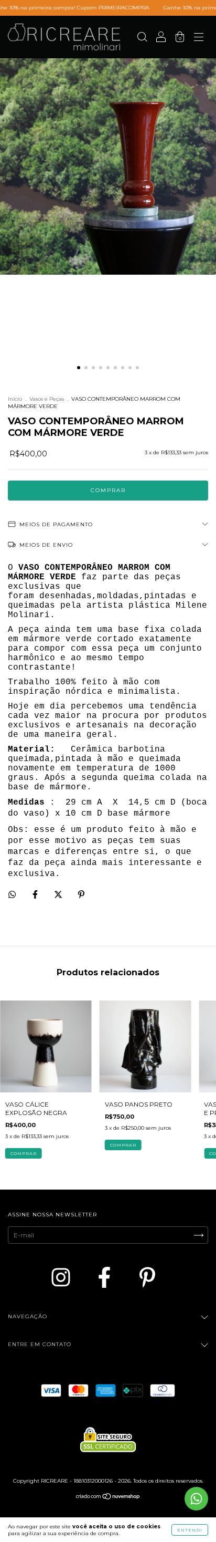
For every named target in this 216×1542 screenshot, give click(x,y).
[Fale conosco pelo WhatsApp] (196, 1498)
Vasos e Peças (46, 398)
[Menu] (198, 39)
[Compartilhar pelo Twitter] (59, 895)
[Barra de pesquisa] (142, 39)
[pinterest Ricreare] (147, 1277)
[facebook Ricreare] (106, 1277)
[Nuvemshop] (108, 1498)
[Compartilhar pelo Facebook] (36, 895)
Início (15, 398)
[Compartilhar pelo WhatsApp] (12, 894)
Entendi (189, 1530)
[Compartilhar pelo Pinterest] (81, 895)
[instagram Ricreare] (63, 1277)
